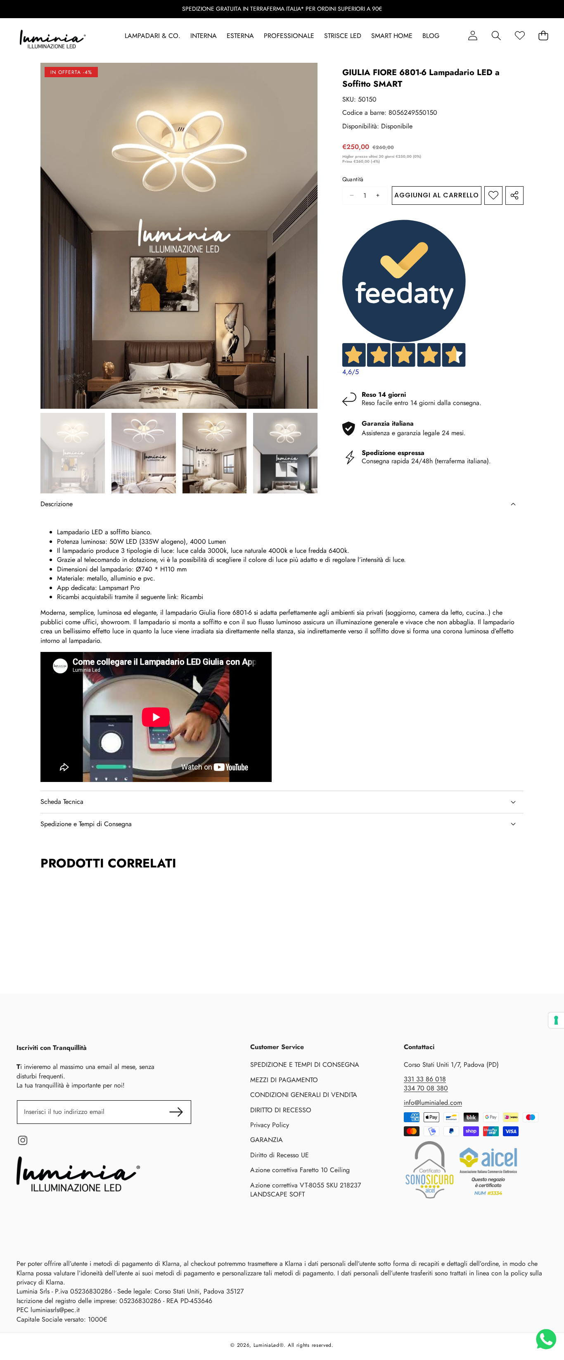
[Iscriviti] (175, 1111)
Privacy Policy (269, 1125)
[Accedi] (472, 35)
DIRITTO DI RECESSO (280, 1110)
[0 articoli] (543, 35)
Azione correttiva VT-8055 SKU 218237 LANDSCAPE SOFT (305, 1189)
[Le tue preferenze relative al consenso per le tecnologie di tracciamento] (556, 1020)
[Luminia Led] (53, 40)
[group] (72, 453)
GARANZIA (266, 1139)
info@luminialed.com (433, 1102)
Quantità (353, 179)
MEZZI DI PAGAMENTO (284, 1080)
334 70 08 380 (426, 1088)
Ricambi (192, 597)
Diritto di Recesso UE (279, 1155)
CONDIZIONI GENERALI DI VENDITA (303, 1094)
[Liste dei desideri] (519, 35)
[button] (496, 35)
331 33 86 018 (425, 1079)
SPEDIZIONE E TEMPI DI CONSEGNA (304, 1064)
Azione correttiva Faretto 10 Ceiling (300, 1170)
